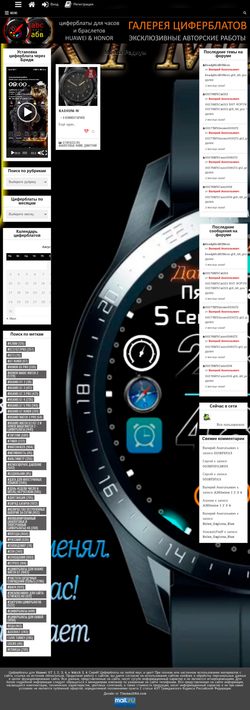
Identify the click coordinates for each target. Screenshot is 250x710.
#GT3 (14, 355)
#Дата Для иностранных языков (25, 481)
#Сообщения (20, 557)
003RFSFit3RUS (215, 466)
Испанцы (18, 649)
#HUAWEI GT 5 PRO (23, 405)
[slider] (24, 153)
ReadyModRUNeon (217, 65)
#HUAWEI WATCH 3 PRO (25, 417)
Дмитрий (90, 145)
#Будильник (19, 473)
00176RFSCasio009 (218, 187)
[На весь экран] (44, 152)
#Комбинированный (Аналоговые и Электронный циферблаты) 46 (23, 523)
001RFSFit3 (223, 453)
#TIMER (16, 441)
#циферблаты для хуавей (25, 618)
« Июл (11, 318)
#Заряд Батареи (23, 503)
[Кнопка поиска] (245, 13)
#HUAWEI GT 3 (20, 387)
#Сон (15, 551)
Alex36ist (18, 632)
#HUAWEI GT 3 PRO (23, 393)
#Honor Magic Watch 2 (23, 374)
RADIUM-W (69, 111)
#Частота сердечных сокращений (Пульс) (26, 580)
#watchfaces (20, 447)
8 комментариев (74, 117)
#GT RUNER (18, 361)
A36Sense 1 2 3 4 (228, 492)
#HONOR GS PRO (22, 367)
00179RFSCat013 (216, 94)
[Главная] (31, 4)
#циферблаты (21, 611)
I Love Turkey (20, 637)
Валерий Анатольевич (224, 70)
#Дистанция (20, 497)
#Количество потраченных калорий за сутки (26, 511)
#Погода (18, 533)
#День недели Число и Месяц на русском (24, 490)
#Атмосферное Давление (25, 466)
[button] (27, 112)
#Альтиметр (20, 458)
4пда (15, 626)
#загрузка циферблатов (24, 604)
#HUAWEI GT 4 (20, 399)
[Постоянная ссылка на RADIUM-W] (78, 86)
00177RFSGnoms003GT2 (222, 128)
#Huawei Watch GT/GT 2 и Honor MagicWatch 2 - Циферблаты (25, 426)
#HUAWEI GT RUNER (23, 411)
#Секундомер (20, 545)
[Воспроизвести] (12, 152)
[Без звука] (40, 152)
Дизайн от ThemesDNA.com (125, 693)
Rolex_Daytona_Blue (218, 523)
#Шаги (16, 587)
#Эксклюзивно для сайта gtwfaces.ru (25, 594)
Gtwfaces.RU (71, 142)
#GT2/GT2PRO (21, 349)
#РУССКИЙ (18, 539)
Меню (13, 13)
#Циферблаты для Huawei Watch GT (25, 571)
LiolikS (15, 643)
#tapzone (18, 435)
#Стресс (17, 563)
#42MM (16, 343)
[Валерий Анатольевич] (207, 417)
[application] (27, 112)
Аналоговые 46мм (71, 145)
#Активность (20, 453)
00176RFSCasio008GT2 (221, 157)
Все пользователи (230, 424)
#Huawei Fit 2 (19, 382)
